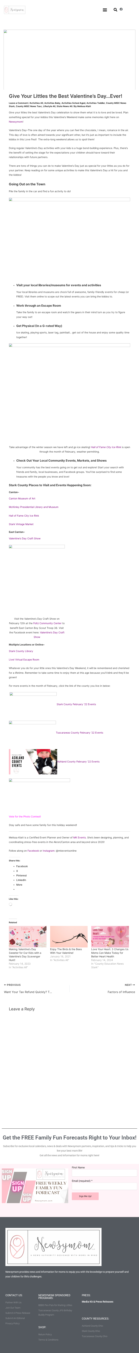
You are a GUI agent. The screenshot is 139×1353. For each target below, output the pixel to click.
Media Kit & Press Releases (97, 1301)
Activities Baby (52, 103)
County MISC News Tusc (29, 106)
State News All (64, 106)
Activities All (36, 103)
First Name (78, 1167)
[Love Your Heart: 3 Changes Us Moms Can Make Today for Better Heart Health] (110, 936)
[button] (105, 10)
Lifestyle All (49, 106)
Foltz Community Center (47, 623)
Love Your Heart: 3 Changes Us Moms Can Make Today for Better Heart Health (109, 953)
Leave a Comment (18, 103)
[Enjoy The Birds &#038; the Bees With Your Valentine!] (69, 936)
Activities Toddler (96, 103)
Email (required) (82, 1180)
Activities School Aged (73, 103)
